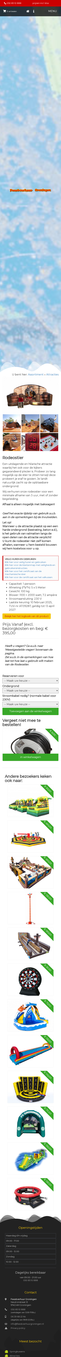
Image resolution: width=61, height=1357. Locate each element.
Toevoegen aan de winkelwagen (30, 711)
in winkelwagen (30, 757)
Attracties (52, 374)
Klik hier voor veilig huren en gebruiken (25, 562)
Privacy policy (18, 1328)
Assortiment (36, 374)
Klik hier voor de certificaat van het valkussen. (29, 577)
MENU (52, 11)
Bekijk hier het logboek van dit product (27, 616)
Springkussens (17, 1351)
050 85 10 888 (14, 3)
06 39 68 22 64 (18, 1316)
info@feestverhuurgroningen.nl (27, 1324)
